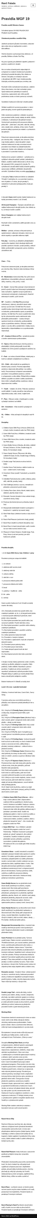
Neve (3, 1216)
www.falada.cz (30, 171)
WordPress (15, 1216)
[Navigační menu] (33, 5)
